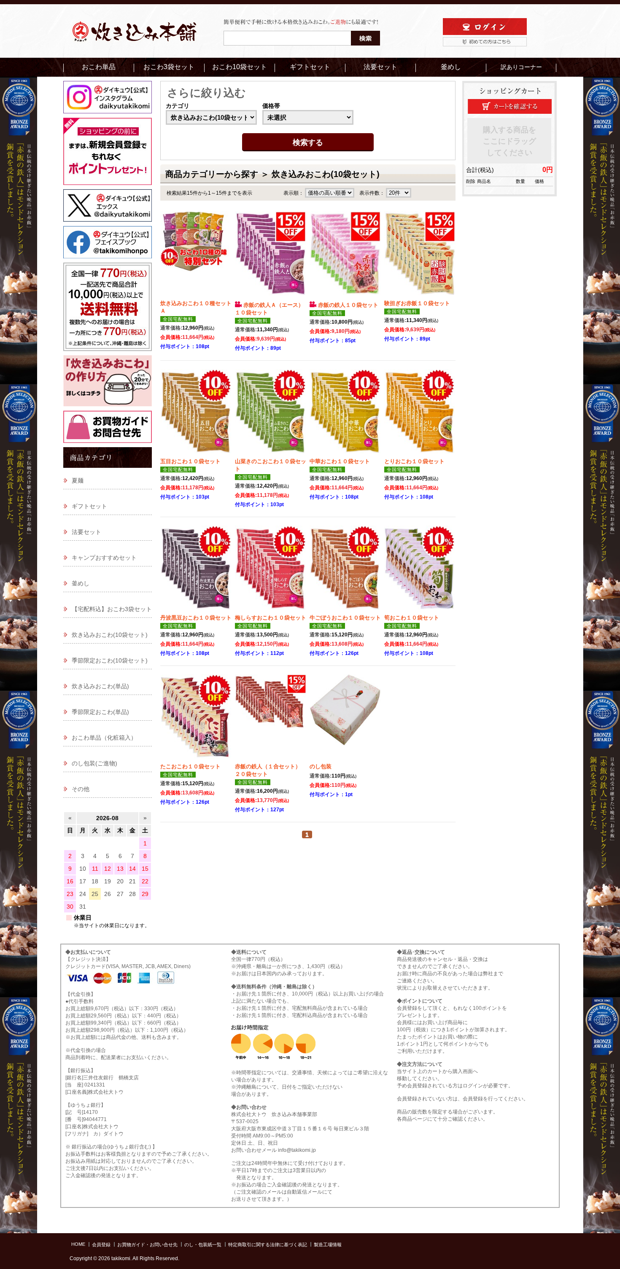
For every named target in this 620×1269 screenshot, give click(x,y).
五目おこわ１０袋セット (190, 461)
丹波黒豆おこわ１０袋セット (196, 617)
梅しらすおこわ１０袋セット (270, 617)
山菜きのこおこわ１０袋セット (270, 465)
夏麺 (78, 480)
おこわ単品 (99, 66)
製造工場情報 (328, 1244)
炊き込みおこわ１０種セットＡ (196, 307)
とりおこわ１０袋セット (414, 461)
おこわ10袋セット (239, 66)
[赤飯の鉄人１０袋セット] (345, 255)
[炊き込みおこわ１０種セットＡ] (196, 255)
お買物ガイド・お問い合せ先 (147, 1244)
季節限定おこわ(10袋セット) (110, 660)
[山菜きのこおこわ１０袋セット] (270, 413)
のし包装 (321, 766)
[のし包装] (345, 718)
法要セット (380, 66)
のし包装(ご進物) (94, 763)
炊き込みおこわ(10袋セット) (110, 634)
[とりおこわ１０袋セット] (420, 413)
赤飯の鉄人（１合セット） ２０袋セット (270, 770)
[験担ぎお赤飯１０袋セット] (420, 255)
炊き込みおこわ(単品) (100, 686)
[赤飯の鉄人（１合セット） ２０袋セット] (270, 718)
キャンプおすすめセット (104, 557)
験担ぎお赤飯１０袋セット (417, 303)
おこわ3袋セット (168, 66)
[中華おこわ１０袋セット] (345, 413)
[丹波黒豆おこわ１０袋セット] (196, 570)
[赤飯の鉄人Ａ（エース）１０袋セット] (270, 255)
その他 (80, 789)
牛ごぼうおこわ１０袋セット (345, 617)
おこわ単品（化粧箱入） (104, 737)
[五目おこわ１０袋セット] (196, 413)
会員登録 (101, 1244)
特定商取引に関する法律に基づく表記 (267, 1244)
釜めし (451, 66)
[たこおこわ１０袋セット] (196, 718)
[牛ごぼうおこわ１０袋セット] (345, 570)
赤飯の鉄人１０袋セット (348, 305)
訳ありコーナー (521, 67)
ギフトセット (310, 66)
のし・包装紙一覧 (202, 1244)
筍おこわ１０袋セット (411, 617)
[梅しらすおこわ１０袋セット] (270, 570)
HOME (78, 1244)
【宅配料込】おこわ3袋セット (112, 609)
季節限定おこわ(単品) (100, 711)
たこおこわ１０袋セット (190, 766)
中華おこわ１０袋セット (340, 461)
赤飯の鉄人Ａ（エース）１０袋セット (269, 309)
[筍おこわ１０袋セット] (420, 570)
